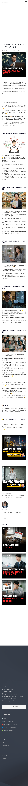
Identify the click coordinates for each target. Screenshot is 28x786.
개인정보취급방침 (5, 746)
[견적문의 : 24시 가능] (3, 692)
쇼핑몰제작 (16, 496)
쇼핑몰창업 (4, 497)
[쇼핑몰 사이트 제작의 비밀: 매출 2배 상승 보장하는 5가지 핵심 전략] (14, 566)
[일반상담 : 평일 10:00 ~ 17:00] (3, 694)
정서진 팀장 (4, 509)
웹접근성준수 (4, 755)
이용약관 (3, 743)
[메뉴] (26, 2)
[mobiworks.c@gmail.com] (3, 699)
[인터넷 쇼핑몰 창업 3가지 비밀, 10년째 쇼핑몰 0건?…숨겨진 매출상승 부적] (14, 539)
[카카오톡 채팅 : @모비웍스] (3, 701)
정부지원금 (19, 497)
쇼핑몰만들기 (10, 496)
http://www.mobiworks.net (7, 511)
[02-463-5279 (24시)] (3, 689)
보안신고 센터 (4, 752)
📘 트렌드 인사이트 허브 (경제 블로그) (9, 727)
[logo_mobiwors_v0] (4, 2)
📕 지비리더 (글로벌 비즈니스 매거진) (9, 724)
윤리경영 (3, 749)
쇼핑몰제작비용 (22, 496)
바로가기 (6, 426)
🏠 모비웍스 (4, 718)
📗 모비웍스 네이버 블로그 (7, 730)
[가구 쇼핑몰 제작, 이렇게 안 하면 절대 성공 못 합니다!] (14, 592)
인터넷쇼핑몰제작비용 (11, 497)
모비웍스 (5, 496)
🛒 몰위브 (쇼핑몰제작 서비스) (8, 721)
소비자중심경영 (5, 758)
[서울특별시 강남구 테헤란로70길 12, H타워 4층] (3, 696)
